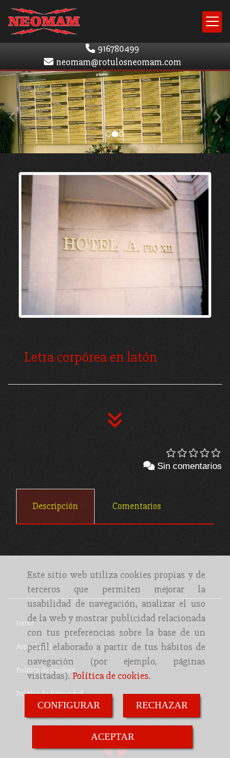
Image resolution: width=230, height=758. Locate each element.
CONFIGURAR (68, 705)
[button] (17, 112)
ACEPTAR (112, 736)
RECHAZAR (162, 705)
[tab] (55, 506)
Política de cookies (110, 675)
